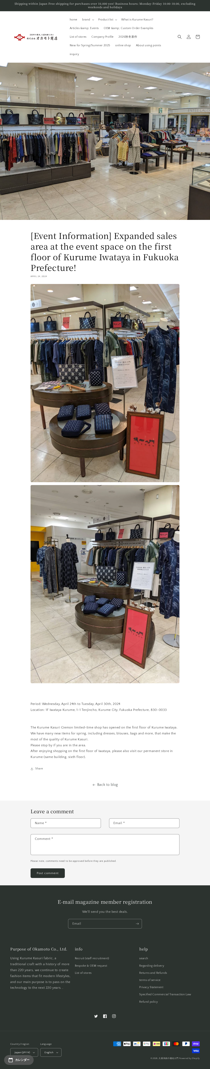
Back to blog (107, 785)
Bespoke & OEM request (91, 965)
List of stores (83, 973)
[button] (88, 19)
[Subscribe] (137, 924)
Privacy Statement (151, 987)
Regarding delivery (151, 965)
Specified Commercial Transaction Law (165, 994)
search (143, 958)
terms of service (150, 980)
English (49, 1052)
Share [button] (39, 768)
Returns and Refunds (153, 973)
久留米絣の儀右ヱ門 (168, 1058)
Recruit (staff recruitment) (92, 958)
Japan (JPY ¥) (22, 1052)
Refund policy (148, 1001)
